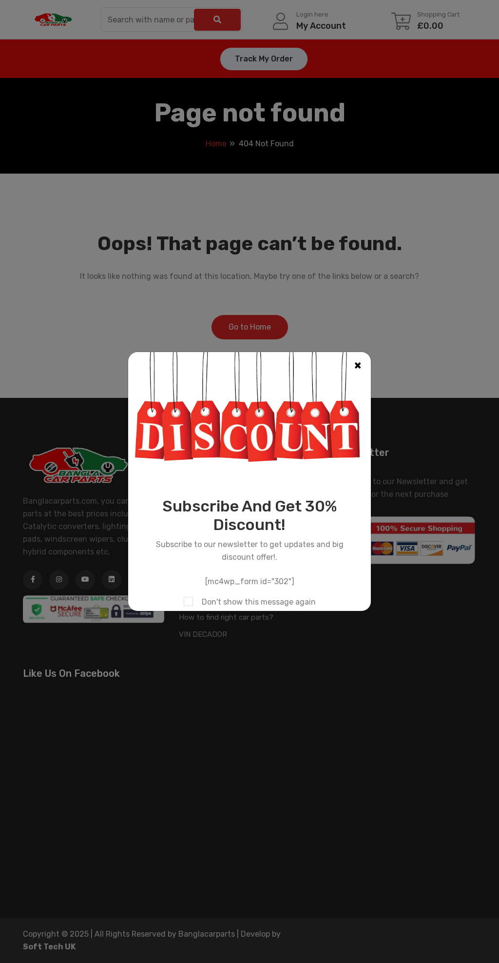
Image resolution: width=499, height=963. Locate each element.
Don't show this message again (259, 602)
